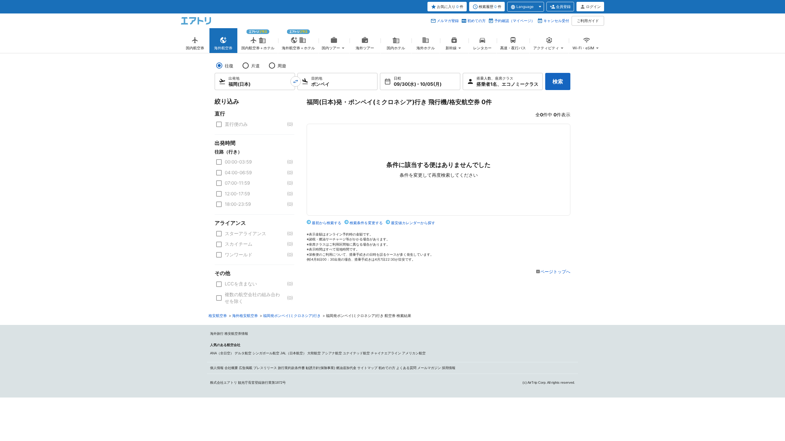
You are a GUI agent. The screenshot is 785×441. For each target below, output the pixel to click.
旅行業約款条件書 (291, 368)
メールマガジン (429, 368)
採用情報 (448, 368)
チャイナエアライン (386, 353)
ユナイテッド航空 (356, 353)
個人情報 (217, 368)
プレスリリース (265, 368)
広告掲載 (245, 368)
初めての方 (476, 20)
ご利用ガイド (588, 20)
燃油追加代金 (346, 368)
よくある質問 (406, 368)
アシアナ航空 (332, 353)
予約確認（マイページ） (514, 20)
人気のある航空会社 (225, 345)
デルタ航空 (243, 353)
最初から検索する (326, 223)
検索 (558, 81)
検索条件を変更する (366, 223)
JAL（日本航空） (293, 353)
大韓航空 (314, 353)
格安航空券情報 (236, 333)
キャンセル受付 (556, 20)
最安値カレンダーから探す (413, 223)
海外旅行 (217, 333)
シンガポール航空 (265, 353)
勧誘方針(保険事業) (320, 368)
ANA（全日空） (222, 353)
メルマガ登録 (448, 20)
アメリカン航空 (414, 353)
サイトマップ (367, 368)
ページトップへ (555, 271)
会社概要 (231, 368)
